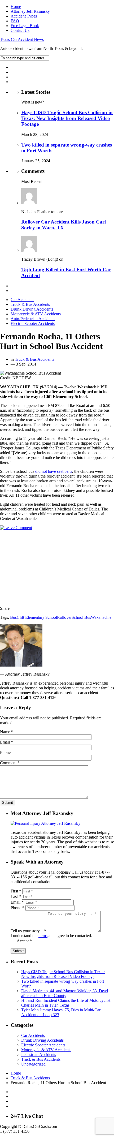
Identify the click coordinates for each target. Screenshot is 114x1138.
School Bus (81, 617)
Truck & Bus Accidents (30, 304)
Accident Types (24, 16)
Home (16, 6)
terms (42, 935)
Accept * (24, 941)
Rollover (64, 617)
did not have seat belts (53, 471)
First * (16, 891)
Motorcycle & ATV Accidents (36, 314)
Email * (17, 902)
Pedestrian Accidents (38, 1054)
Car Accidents (22, 299)
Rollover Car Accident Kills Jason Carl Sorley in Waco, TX (63, 224)
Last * (16, 896)
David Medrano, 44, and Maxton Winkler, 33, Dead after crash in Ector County (64, 993)
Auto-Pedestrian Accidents (33, 318)
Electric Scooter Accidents (33, 323)
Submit (18, 951)
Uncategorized (33, 1064)
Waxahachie (101, 617)
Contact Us (20, 30)
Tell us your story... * (28, 931)
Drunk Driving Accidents (32, 309)
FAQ (15, 21)
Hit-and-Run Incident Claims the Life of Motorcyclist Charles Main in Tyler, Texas (65, 1002)
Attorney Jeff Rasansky (30, 11)
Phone (5, 752)
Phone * (17, 907)
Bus (13, 617)
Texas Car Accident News (22, 39)
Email (6, 742)
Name (6, 731)
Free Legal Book (25, 25)
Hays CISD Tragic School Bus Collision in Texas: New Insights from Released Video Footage (67, 118)
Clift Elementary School (37, 617)
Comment (10, 763)
